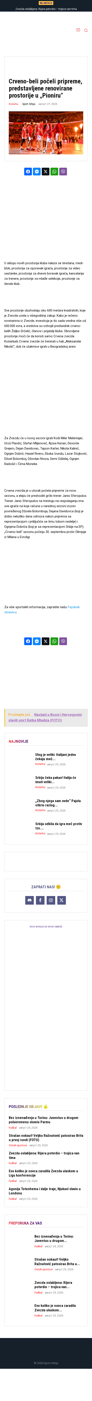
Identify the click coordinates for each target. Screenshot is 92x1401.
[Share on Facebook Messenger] (37, 171)
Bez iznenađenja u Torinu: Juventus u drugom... (54, 1238)
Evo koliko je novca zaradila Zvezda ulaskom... (55, 1307)
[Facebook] (40, 900)
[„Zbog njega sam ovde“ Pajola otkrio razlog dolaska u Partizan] (20, 805)
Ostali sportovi (18, 1145)
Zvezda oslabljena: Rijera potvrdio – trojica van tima (46, 9)
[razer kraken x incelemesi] (46, 1385)
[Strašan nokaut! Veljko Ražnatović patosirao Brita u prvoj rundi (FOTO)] (20, 1264)
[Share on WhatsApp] (54, 171)
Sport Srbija (28, 104)
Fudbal (13, 1127)
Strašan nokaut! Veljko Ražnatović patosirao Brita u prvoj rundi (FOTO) (46, 1137)
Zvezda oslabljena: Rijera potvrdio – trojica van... (53, 1284)
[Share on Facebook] (28, 171)
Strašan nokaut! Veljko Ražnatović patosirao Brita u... (57, 1261)
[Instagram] (51, 900)
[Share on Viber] (63, 171)
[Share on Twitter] (45, 171)
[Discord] (29, 900)
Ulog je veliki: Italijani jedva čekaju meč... (55, 756)
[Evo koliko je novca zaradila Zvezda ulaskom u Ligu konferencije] (20, 1310)
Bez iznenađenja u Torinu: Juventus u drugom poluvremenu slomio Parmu (43, 1120)
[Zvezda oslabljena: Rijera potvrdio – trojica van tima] (20, 1287)
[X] (61, 900)
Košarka (13, 104)
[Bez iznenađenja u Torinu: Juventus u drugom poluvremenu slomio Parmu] (20, 1241)
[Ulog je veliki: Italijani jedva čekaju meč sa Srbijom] (20, 759)
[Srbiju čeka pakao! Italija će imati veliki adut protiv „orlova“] (20, 782)
